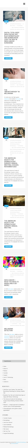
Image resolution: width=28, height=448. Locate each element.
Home (4, 366)
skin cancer (18, 99)
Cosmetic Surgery (14, 142)
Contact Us (5, 381)
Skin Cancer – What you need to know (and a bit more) (11, 282)
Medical (5, 370)
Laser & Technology (8, 377)
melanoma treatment (17, 149)
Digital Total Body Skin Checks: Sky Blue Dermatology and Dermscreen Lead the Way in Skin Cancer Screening (11, 38)
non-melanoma (18, 274)
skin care (22, 29)
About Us (5, 368)
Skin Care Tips (6, 431)
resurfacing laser (17, 151)
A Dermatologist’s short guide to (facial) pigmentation (12, 409)
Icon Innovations (14, 443)
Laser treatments (7, 424)
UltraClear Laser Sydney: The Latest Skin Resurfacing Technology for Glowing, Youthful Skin (14, 391)
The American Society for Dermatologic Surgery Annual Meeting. (11, 224)
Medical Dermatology (8, 426)
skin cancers (17, 29)
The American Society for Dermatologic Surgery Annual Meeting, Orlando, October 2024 (13, 400)
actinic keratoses (17, 147)
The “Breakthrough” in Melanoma (12, 91)
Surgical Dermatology (20, 321)
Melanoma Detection (8, 329)
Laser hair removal (7, 422)
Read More (8, 58)
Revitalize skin (13, 152)
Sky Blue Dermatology (16, 23)
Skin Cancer (12, 25)
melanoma (16, 27)
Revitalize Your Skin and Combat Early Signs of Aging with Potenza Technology (14, 396)
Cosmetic (5, 373)
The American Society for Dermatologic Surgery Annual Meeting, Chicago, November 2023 (11, 162)
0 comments (19, 25)
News (4, 379)
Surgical (5, 375)
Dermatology (13, 83)
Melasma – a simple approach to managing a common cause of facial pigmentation (13, 405)
